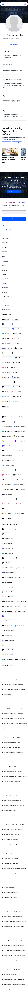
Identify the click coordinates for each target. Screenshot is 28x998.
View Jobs (4, 256)
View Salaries (4, 283)
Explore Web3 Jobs (6, 309)
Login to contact (14, 44)
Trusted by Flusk (5, 305)
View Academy (17, 142)
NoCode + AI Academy (7, 300)
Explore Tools (5, 287)
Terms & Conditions (6, 238)
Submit (14, 218)
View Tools (4, 265)
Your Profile (4, 251)
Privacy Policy (5, 242)
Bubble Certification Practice (8, 296)
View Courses (6, 142)
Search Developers (6, 278)
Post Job (4, 274)
